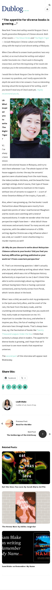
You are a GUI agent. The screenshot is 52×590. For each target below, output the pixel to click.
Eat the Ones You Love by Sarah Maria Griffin (24, 487)
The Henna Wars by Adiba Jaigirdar (19, 526)
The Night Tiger (41, 38)
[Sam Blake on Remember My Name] (26, 547)
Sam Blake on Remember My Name (18, 566)
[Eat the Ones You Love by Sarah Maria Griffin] (26, 467)
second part (11, 356)
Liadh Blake (21, 401)
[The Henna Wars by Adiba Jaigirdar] (26, 507)
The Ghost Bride (22, 38)
